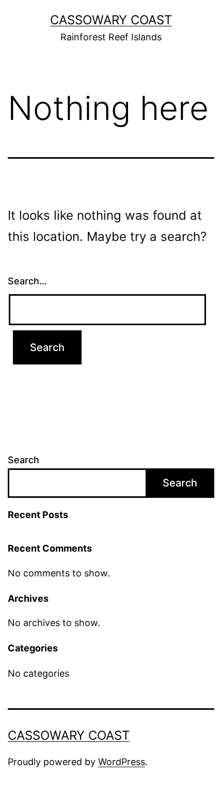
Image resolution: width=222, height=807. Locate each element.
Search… (27, 281)
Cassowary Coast (111, 19)
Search (23, 459)
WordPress (121, 761)
